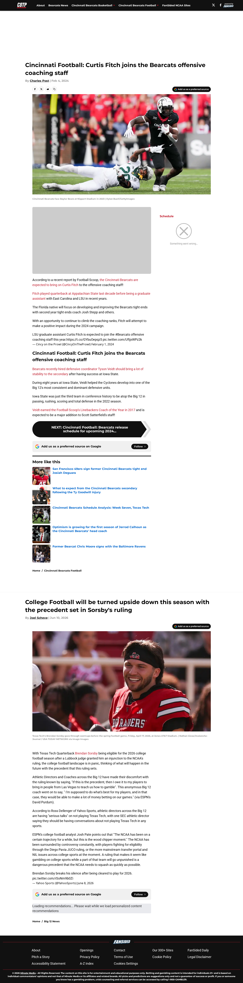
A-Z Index (87, 963)
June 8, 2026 (85, 883)
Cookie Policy (161, 957)
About (41, 5)
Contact (119, 950)
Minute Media (28, 973)
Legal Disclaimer (199, 957)
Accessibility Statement (48, 963)
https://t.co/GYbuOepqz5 (84, 339)
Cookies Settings (126, 963)
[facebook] (220, 5)
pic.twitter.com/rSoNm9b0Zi (52, 878)
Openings (86, 950)
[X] (213, 5)
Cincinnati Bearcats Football (62, 570)
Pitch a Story (41, 957)
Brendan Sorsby (86, 753)
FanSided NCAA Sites (176, 5)
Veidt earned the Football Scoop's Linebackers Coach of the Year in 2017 (83, 410)
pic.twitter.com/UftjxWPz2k (122, 339)
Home (36, 570)
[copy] (54, 89)
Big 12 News (52, 921)
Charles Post (39, 80)
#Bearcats (122, 334)
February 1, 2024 (102, 344)
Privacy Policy (89, 957)
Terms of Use (123, 957)
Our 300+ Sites (162, 950)
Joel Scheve (39, 618)
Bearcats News (58, 5)
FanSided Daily (198, 950)
